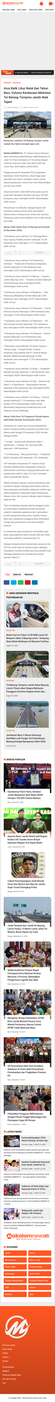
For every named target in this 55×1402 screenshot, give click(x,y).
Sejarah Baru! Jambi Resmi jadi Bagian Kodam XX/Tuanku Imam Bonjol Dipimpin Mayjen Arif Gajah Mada (27, 839)
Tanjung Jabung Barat (14, 1280)
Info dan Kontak (9, 1379)
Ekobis (5, 1361)
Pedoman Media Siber (11, 1375)
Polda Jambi (10, 1267)
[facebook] (6, 582)
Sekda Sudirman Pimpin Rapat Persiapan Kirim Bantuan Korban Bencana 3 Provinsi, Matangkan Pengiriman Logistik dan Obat (24, 975)
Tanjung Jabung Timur (39, 1280)
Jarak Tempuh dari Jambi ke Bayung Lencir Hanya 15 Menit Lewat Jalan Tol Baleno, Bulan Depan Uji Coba (27, 928)
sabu (32, 1294)
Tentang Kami (8, 1367)
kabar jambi (26, 1217)
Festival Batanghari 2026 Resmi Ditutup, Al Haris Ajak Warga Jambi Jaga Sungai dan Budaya (35, 1139)
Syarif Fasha (35, 1274)
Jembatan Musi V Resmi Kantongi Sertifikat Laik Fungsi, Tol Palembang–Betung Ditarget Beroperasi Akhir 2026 (26, 738)
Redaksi (5, 1371)
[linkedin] (35, 582)
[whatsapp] (21, 582)
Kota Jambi (21, 10)
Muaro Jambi (35, 1260)
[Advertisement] (27, 41)
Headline (10, 681)
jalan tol (17, 574)
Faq (4, 1383)
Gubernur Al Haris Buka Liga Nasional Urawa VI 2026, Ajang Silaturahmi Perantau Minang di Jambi (35, 1187)
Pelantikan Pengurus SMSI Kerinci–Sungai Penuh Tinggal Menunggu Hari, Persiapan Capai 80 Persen (27, 1116)
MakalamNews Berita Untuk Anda (34, 1398)
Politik (5, 1353)
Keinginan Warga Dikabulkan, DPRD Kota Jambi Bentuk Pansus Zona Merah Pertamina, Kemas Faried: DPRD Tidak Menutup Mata (26, 1023)
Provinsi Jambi (8, 10)
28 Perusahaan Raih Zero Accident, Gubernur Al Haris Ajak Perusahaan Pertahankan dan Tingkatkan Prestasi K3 (27, 1071)
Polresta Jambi (36, 1267)
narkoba (8, 1294)
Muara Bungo (10, 1260)
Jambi (7, 1253)
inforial (32, 1287)
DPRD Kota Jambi (35, 10)
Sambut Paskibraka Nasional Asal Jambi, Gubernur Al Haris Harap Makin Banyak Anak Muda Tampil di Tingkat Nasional (36, 1163)
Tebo (7, 1287)
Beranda (7, 83)
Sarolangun (9, 1274)
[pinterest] (28, 582)
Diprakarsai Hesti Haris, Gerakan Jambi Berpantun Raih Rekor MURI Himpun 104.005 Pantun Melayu (25, 794)
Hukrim (5, 1357)
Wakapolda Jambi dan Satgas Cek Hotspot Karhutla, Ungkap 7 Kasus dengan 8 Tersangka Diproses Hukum (34, 1212)
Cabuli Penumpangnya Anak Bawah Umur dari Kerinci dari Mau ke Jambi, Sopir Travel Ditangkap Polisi (26, 884)
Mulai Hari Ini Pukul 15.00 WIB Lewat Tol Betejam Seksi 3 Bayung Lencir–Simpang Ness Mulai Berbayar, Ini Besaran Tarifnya (27, 638)
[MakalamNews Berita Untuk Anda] (12, 6)
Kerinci (32, 1253)
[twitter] (13, 582)
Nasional (16, 83)
